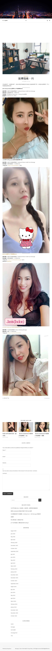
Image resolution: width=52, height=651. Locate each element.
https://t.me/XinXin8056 (13, 165)
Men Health (24, 648)
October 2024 (14, 580)
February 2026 (14, 542)
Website (4, 462)
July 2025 (13, 554)
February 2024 (14, 604)
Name (4, 450)
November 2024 (14, 577)
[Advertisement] (26, 31)
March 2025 (13, 566)
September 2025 (14, 551)
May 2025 (13, 560)
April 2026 (13, 539)
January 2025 (13, 571)
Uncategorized (14, 632)
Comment (5, 473)
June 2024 (13, 592)
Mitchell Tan (6, 398)
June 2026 (13, 533)
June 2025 (13, 557)
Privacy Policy (30, 648)
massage (26, 76)
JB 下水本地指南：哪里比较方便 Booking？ (20, 522)
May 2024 (13, 595)
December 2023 (14, 610)
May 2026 (13, 536)
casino (12, 624)
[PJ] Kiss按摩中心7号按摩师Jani (9, 254)
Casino (20, 648)
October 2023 (14, 615)
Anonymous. (9, 648)
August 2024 (13, 586)
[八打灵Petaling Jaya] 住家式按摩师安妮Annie (12, 327)
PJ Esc (8, 261)
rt (10, 261)
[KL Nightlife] (5, 20)
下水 (12, 635)
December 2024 (14, 574)
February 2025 (14, 569)
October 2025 (14, 548)
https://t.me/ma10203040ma (14, 333)
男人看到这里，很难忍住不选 (17, 519)
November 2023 (14, 613)
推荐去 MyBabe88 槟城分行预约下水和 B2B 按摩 (21, 511)
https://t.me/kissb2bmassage (14, 259)
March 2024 (13, 601)
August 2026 (13, 530)
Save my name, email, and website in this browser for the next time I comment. (20, 470)
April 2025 (13, 563)
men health (13, 629)
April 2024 (13, 598)
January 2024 (13, 607)
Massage (17, 648)
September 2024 (14, 583)
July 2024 (13, 589)
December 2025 (14, 545)
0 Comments (46, 398)
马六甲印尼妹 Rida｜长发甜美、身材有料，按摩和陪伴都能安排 (24, 508)
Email (4, 456)
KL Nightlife (26, 8)
